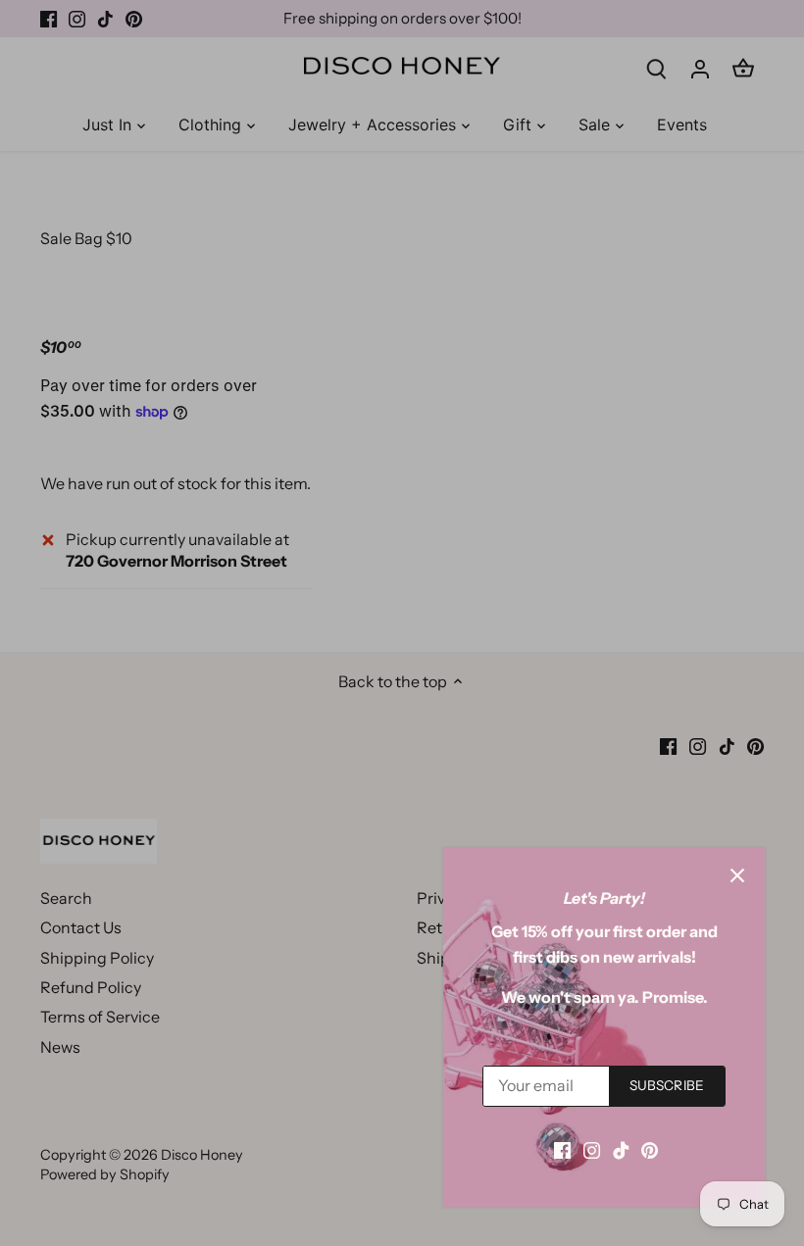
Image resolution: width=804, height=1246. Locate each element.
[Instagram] (591, 1149)
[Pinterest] (649, 1149)
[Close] (737, 875)
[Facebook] (562, 1149)
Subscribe (666, 1085)
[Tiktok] (621, 1149)
